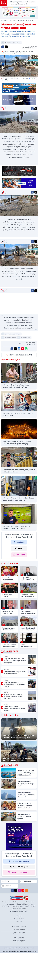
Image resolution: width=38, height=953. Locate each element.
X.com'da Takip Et (20, 867)
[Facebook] (12, 890)
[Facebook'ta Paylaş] (2, 46)
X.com (20, 548)
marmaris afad (25, 337)
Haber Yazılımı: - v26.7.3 (19, 951)
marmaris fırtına (10, 337)
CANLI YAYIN (27, 881)
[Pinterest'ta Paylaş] (22, 348)
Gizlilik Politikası (19, 930)
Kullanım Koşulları (19, 927)
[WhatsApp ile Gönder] (26, 348)
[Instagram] (19, 890)
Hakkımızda (19, 919)
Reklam (19, 922)
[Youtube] (22, 890)
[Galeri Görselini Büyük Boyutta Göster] (19, 122)
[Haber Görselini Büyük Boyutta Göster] (19, 66)
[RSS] (26, 890)
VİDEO (7, 881)
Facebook (20, 542)
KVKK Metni (19, 938)
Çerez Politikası (19, 933)
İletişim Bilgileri (19, 941)
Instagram (20, 555)
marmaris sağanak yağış (13, 43)
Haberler (4, 20)
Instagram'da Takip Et (21, 872)
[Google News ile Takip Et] (33, 78)
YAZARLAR (8, 886)
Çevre (10, 20)
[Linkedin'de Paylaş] (19, 348)
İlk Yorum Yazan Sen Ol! (21, 355)
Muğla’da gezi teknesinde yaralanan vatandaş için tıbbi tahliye (20, 3)
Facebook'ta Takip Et (20, 861)
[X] (15, 890)
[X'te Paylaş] (6, 46)
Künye (19, 916)
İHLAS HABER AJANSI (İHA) (11, 79)
